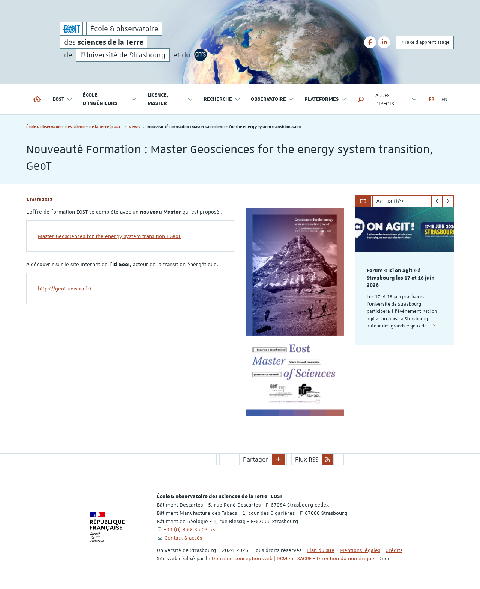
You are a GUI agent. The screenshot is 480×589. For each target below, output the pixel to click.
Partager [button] (255, 459)
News (134, 126)
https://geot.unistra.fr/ (65, 288)
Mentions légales (360, 550)
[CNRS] (200, 55)
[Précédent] (437, 201)
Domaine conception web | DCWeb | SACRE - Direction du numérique (293, 558)
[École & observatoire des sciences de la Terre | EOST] (71, 29)
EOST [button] (58, 99)
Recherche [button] (218, 99)
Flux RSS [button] (306, 459)
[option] (405, 276)
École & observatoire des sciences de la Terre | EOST (73, 126)
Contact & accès (183, 537)
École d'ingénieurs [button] (100, 99)
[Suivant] (448, 201)
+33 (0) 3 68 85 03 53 (189, 529)
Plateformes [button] (321, 99)
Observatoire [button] (268, 99)
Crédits (394, 550)
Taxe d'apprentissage (427, 42)
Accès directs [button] (384, 99)
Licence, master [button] (157, 99)
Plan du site (320, 550)
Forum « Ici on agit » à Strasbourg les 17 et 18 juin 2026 (401, 278)
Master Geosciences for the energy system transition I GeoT (109, 236)
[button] (361, 99)
